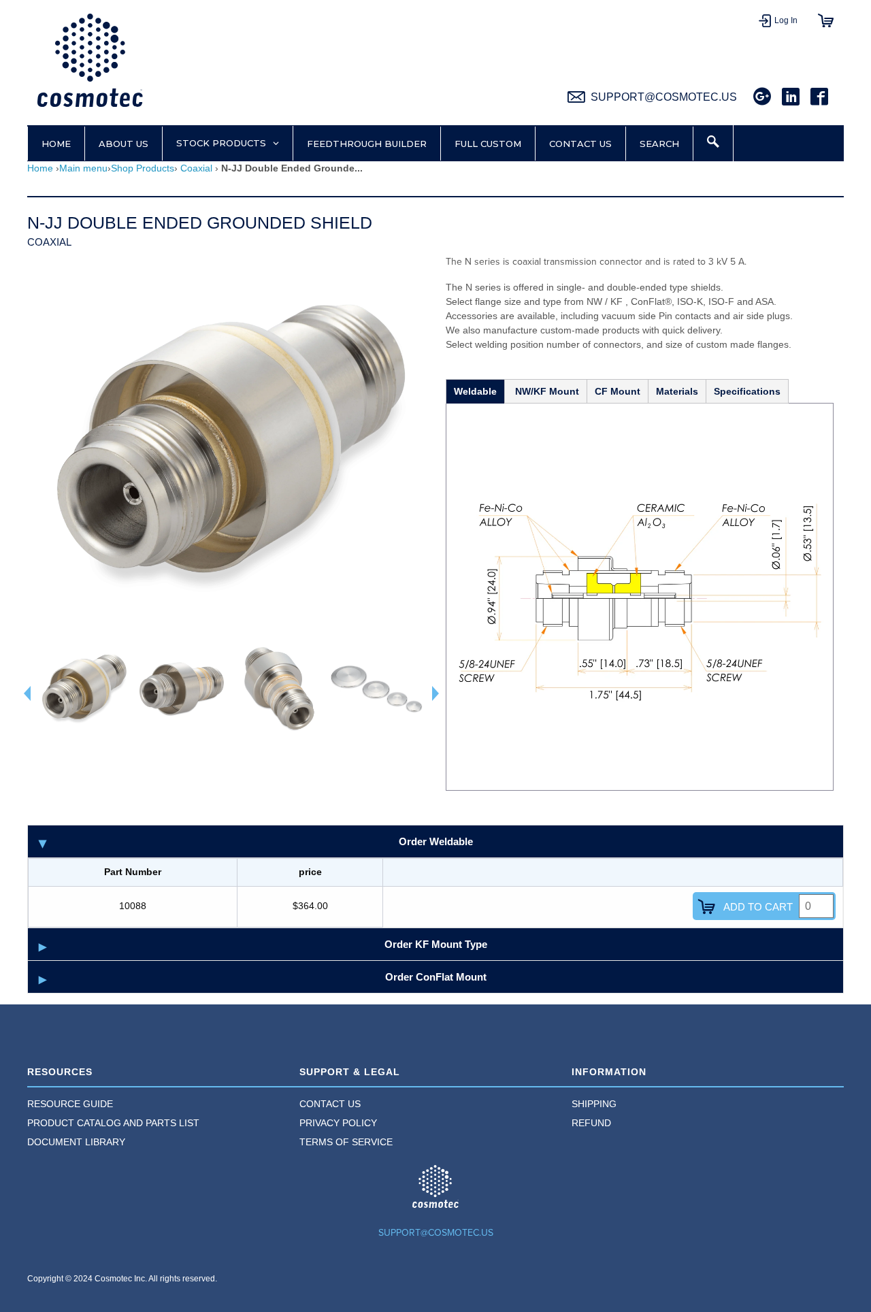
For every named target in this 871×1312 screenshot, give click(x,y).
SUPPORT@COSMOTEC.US (435, 1233)
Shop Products (142, 168)
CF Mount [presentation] (617, 391)
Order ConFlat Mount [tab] (436, 977)
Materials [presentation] (677, 391)
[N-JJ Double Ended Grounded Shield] (86, 691)
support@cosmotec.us (664, 97)
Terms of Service (346, 1141)
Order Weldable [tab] (436, 841)
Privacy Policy (338, 1122)
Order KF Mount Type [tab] (435, 944)
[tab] (475, 390)
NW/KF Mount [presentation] (545, 391)
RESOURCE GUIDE (70, 1103)
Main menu (83, 168)
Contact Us (330, 1103)
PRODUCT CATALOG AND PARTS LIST (113, 1122)
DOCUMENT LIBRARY (76, 1141)
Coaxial (196, 168)
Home (40, 168)
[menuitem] (163, 1105)
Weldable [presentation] (475, 391)
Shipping (594, 1103)
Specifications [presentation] (747, 391)
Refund (591, 1122)
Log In (786, 20)
